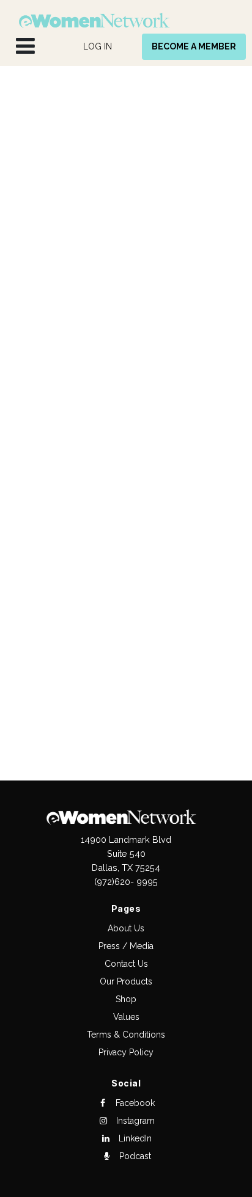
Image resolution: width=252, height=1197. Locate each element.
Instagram (134, 1121)
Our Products (126, 981)
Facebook (134, 1103)
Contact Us (126, 964)
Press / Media (126, 946)
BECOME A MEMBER (194, 46)
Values (126, 1017)
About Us (126, 928)
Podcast (134, 1156)
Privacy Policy (126, 1052)
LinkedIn (134, 1138)
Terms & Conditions (126, 1034)
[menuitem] (97, 47)
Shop (126, 999)
